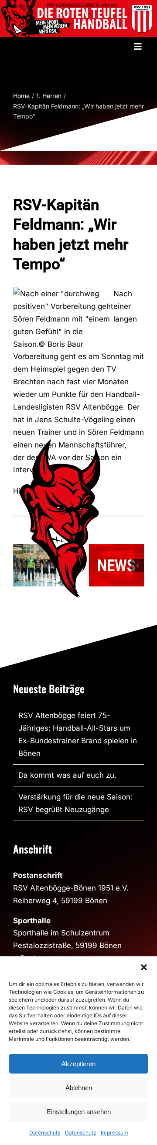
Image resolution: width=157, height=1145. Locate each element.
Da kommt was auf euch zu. (67, 775)
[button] (144, 967)
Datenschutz (45, 1132)
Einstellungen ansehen (79, 1111)
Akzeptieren (78, 1063)
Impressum (114, 1132)
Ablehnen (78, 1087)
